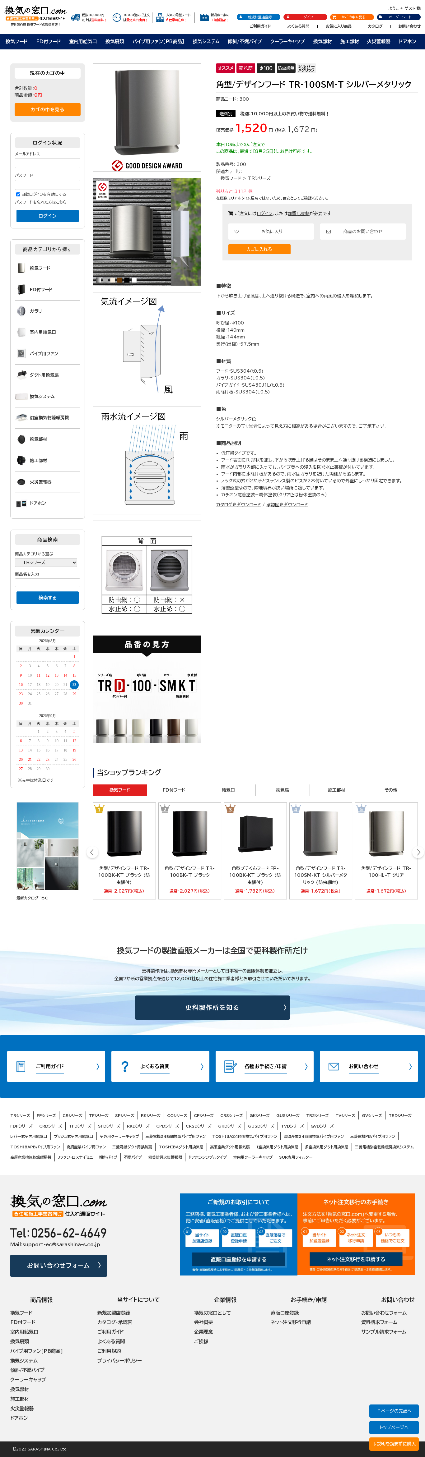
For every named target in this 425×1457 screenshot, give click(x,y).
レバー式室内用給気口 (28, 1136)
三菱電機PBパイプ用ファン (372, 1136)
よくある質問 (298, 26)
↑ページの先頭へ (394, 1411)
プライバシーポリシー (119, 1360)
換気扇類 (114, 41)
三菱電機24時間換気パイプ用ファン (176, 1136)
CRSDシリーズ (199, 1126)
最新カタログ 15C (32, 898)
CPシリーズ (204, 1115)
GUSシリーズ (288, 1115)
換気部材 (322, 41)
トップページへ (394, 1427)
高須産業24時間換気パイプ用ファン (314, 1136)
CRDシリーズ (50, 1126)
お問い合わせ (409, 26)
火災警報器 (378, 41)
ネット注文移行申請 (291, 1322)
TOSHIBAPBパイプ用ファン (35, 1147)
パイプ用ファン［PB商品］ (158, 41)
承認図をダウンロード (287, 505)
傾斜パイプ (108, 1157)
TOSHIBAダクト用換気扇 (181, 1147)
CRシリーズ (72, 1115)
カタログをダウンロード (238, 505)
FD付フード (48, 41)
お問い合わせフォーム (58, 1265)
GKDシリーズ (229, 1126)
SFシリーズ (124, 1115)
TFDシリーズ (80, 1126)
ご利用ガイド (260, 26)
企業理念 (203, 1331)
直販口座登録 (285, 1312)
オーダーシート (400, 17)
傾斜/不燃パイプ (245, 41)
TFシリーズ (99, 1115)
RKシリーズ (151, 1115)
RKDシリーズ (138, 1126)
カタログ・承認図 (114, 1322)
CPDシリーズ (167, 1126)
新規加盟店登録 (260, 17)
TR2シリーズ (317, 1115)
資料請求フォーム (379, 1322)
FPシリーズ (46, 1115)
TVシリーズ (345, 1115)
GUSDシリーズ (261, 1126)
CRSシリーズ (231, 1115)
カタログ (375, 26)
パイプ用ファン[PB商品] (36, 1351)
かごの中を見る (354, 17)
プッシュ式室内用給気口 (73, 1136)
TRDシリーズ (400, 1115)
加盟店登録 (299, 213)
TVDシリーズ (292, 1126)
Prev (93, 853)
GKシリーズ (260, 1115)
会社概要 (203, 1322)
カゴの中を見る (47, 109)
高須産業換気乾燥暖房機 (30, 1157)
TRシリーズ (259, 178)
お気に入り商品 (339, 26)
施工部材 (349, 41)
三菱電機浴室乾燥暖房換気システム (384, 1147)
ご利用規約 (109, 1351)
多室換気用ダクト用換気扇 (326, 1147)
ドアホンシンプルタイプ (208, 1157)
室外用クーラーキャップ (119, 1136)
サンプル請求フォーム (383, 1331)
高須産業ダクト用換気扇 (230, 1147)
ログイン (307, 17)
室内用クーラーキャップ (253, 1157)
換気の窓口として (212, 1312)
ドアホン (407, 41)
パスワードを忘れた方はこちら (41, 202)
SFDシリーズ (109, 1126)
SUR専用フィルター (296, 1157)
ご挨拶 (201, 1341)
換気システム (206, 41)
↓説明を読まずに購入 (394, 1443)
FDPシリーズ (21, 1126)
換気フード (17, 41)
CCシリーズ (177, 1115)
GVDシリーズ (322, 1126)
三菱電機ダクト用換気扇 (132, 1147)
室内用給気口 (83, 41)
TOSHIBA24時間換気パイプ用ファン (244, 1136)
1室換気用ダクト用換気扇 (277, 1147)
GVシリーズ (372, 1115)
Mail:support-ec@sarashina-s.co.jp (55, 1244)
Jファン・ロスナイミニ (75, 1157)
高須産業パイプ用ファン (86, 1147)
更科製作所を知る (212, 1007)
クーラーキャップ (287, 41)
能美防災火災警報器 (165, 1157)
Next (418, 853)
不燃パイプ (133, 1157)
